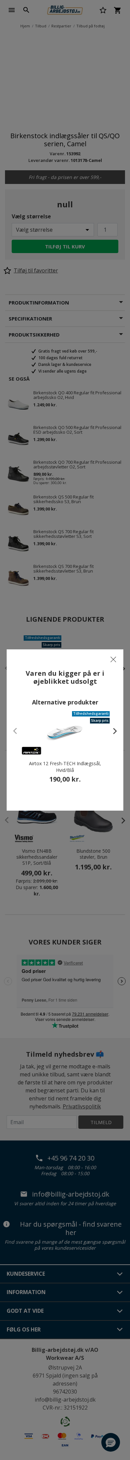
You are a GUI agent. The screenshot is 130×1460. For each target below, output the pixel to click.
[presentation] (111, 731)
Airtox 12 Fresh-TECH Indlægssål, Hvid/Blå (65, 766)
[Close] (113, 659)
